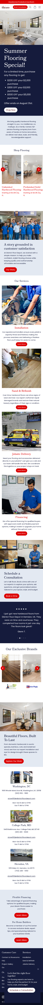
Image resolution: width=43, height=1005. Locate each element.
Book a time (11, 596)
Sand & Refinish (29, 961)
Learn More (22, 344)
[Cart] (34, 7)
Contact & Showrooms (11, 957)
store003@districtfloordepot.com (21, 876)
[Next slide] (39, 169)
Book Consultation (20, 7)
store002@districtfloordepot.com (21, 837)
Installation (27, 957)
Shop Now (10, 110)
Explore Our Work (14, 761)
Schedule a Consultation (21, 990)
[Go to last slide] (3, 169)
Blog (3, 980)
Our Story (10, 269)
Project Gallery (7, 964)
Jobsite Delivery (29, 964)
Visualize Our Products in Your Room (21, 2)
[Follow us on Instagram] (3, 997)
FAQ (3, 961)
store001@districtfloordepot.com (21, 798)
